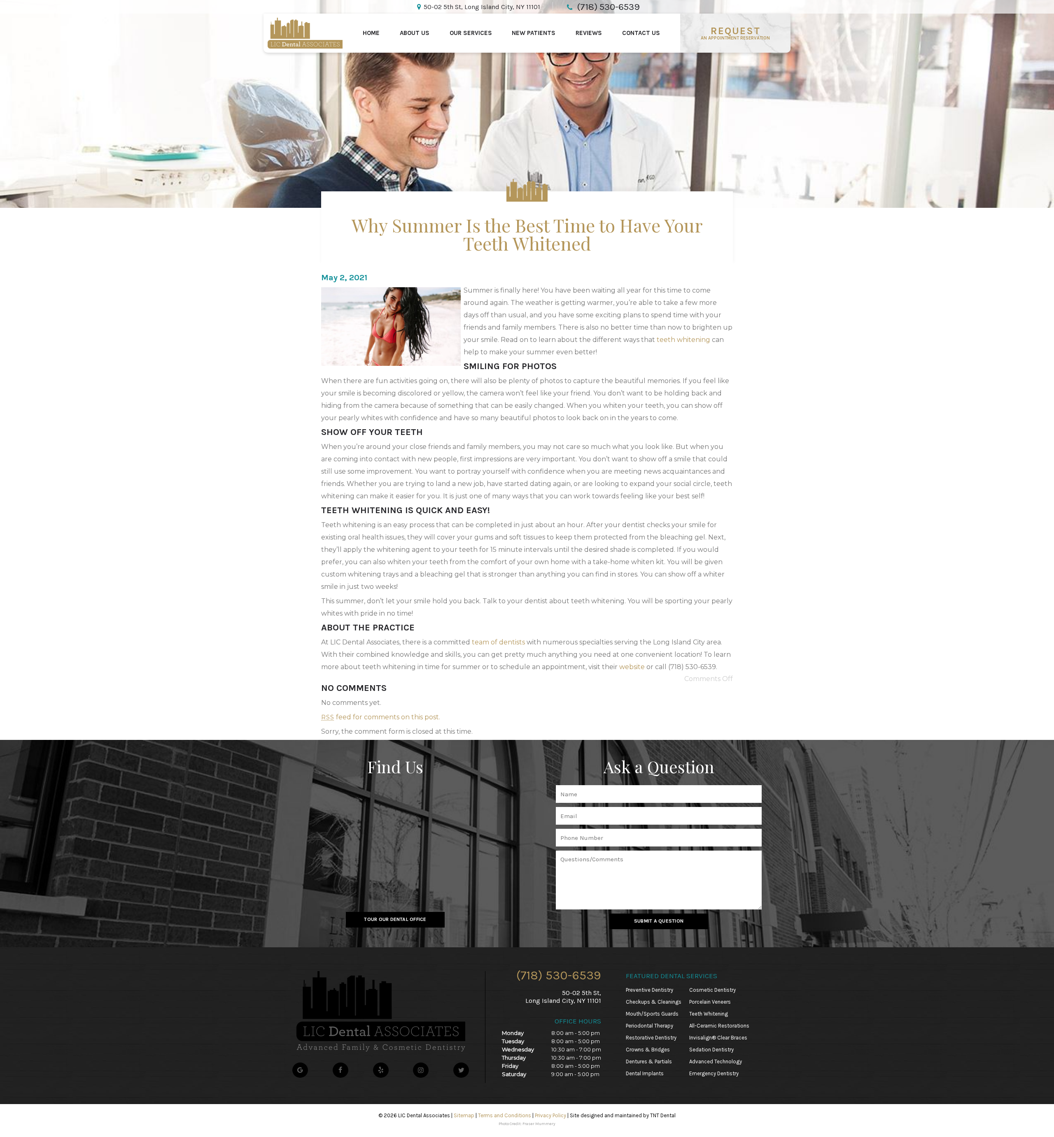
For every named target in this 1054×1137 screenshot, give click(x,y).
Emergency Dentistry (714, 1073)
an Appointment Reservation (735, 33)
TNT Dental (663, 1115)
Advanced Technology (715, 1061)
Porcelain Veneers (710, 1002)
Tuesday (513, 1041)
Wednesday (518, 1049)
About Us (414, 33)
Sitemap (464, 1115)
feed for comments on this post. (380, 717)
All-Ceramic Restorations (719, 1026)
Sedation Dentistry (711, 1049)
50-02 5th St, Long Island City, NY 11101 (482, 7)
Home (371, 33)
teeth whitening (683, 340)
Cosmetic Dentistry (712, 990)
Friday (510, 1066)
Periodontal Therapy (649, 1026)
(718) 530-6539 (558, 975)
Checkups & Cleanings (653, 1002)
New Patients (533, 33)
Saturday (514, 1074)
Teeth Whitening (708, 1014)
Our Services (471, 33)
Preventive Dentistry (649, 990)
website (632, 667)
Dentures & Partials (649, 1061)
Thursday (514, 1057)
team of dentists (498, 642)
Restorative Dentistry (651, 1038)
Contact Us (641, 33)
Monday (513, 1033)
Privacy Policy (550, 1115)
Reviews (589, 33)
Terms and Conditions (504, 1115)
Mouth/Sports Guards (652, 1014)
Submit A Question (658, 921)
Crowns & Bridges (648, 1049)
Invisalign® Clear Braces (718, 1038)
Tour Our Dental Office (395, 919)
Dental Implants (645, 1073)
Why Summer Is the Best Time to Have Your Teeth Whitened (527, 234)
